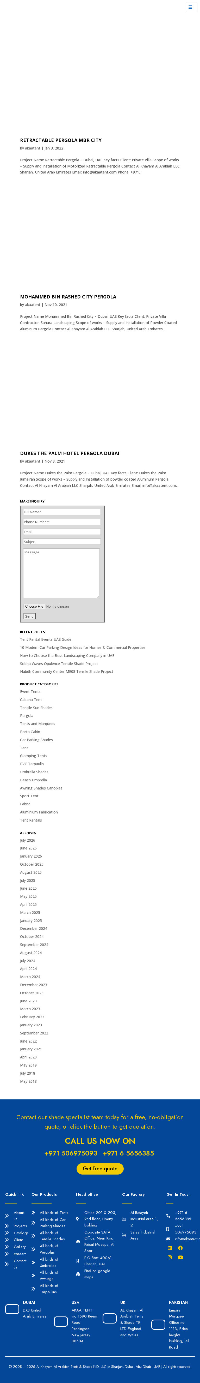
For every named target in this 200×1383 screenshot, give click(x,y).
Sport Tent (29, 795)
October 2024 (31, 936)
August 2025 (31, 872)
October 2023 (31, 992)
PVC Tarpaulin (32, 763)
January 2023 (31, 1024)
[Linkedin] (171, 1248)
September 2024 (34, 944)
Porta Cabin (30, 731)
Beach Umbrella (33, 779)
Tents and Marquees (37, 723)
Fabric (25, 803)
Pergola (26, 715)
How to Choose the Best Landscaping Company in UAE (67, 655)
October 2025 (31, 864)
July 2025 (27, 880)
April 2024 (28, 968)
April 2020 (28, 1057)
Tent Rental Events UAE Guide (45, 639)
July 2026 (27, 840)
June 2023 (28, 1000)
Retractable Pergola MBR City (61, 140)
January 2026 (31, 856)
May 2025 (28, 896)
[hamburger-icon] (191, 7)
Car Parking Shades (36, 739)
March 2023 (30, 1008)
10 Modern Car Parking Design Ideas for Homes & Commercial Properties (83, 647)
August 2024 (31, 952)
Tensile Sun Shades (36, 707)
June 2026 (28, 848)
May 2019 (28, 1065)
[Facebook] (181, 1248)
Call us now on (100, 1141)
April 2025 (28, 904)
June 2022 (28, 1041)
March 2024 (30, 976)
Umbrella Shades (34, 771)
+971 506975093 (70, 1153)
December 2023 (33, 984)
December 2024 (33, 928)
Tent (24, 747)
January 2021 (31, 1048)
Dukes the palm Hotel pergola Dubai (69, 453)
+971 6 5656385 (128, 1153)
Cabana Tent (31, 699)
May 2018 (28, 1081)
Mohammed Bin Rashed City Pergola (68, 297)
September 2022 (34, 1033)
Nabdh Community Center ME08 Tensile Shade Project (66, 671)
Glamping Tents (33, 755)
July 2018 (27, 1073)
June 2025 (28, 888)
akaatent (32, 148)
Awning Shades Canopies (41, 788)
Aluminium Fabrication (39, 812)
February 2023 (32, 1016)
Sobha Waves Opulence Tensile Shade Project (59, 663)
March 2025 (30, 912)
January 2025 (31, 920)
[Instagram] (171, 1257)
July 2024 (27, 960)
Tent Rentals (31, 820)
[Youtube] (181, 1257)
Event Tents (30, 691)
